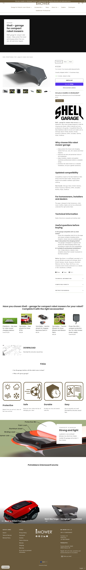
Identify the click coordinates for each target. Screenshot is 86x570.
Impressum (22, 535)
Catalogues (71, 7)
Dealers (63, 7)
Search (4, 532)
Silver (65, 62)
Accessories (38, 7)
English (81, 568)
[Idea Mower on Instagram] (42, 536)
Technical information (63, 278)
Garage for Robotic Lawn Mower (21, 7)
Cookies (21, 538)
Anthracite (58, 62)
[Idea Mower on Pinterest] (39, 536)
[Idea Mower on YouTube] (47, 536)
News (47, 7)
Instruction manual (62, 290)
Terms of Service (7, 535)
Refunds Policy (6, 538)
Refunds (21, 543)
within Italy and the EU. (74, 69)
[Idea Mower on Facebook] (36, 536)
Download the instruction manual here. (33, 352)
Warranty (21, 548)
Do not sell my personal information (25, 551)
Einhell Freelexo (9, 57)
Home (4, 57)
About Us (55, 7)
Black (70, 62)
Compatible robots (62, 284)
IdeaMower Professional (43, 10)
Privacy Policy (23, 532)
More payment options (69, 87)
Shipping (21, 545)
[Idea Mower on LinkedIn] (44, 536)
